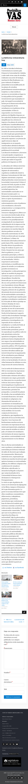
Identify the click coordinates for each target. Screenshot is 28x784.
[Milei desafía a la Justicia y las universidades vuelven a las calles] (7, 594)
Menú (14, 27)
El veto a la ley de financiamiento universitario (17, 583)
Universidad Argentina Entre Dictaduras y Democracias (6, 584)
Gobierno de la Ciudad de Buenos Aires (12, 749)
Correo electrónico (8, 681)
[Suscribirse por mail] (21, 1)
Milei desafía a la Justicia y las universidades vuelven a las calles (6, 602)
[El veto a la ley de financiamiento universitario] (18, 578)
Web (5, 689)
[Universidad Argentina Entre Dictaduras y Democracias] (7, 578)
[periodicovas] (15, 1)
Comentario (8, 648)
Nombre (7, 672)
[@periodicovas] (9, 1)
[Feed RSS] (18, 1)
